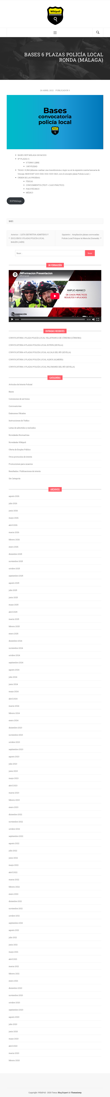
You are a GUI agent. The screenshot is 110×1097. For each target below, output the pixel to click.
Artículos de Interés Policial (20, 384)
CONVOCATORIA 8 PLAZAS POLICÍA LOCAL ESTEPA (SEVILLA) (36, 345)
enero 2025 (13, 633)
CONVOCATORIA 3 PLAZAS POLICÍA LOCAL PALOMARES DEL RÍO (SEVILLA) (42, 366)
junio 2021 (13, 944)
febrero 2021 (14, 973)
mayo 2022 (14, 865)
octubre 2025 (14, 568)
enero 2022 (13, 894)
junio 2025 (13, 597)
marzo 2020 (14, 1053)
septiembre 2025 (16, 575)
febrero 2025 (14, 626)
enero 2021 (13, 981)
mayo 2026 (14, 518)
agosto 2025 (14, 583)
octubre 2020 (14, 1002)
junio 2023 (13, 771)
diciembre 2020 (15, 988)
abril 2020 (13, 1046)
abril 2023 (13, 785)
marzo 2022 (14, 879)
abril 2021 (13, 959)
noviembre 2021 (16, 908)
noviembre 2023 (16, 735)
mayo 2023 (14, 778)
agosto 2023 (14, 756)
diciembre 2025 (15, 554)
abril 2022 (13, 872)
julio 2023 (13, 764)
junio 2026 (13, 510)
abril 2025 (13, 612)
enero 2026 (13, 546)
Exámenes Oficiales (17, 413)
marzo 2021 (14, 966)
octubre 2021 (14, 915)
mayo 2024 (14, 691)
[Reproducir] (12, 319)
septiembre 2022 (16, 836)
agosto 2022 (14, 843)
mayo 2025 (13, 604)
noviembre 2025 (16, 561)
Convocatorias (15, 406)
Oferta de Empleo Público (20, 449)
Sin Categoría (14, 478)
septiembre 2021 (16, 923)
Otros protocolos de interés (20, 456)
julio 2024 (13, 677)
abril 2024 (13, 698)
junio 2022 (13, 858)
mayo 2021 (13, 952)
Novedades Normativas (19, 435)
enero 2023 (13, 807)
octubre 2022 (14, 829)
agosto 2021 (14, 930)
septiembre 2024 (16, 662)
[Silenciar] (93, 319)
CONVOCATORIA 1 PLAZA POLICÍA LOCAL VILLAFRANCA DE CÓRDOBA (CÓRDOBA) (45, 338)
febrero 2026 (14, 539)
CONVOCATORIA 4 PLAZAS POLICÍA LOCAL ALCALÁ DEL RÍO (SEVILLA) (40, 352)
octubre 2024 (14, 655)
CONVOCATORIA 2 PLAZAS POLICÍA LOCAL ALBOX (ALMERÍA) (36, 359)
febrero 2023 (14, 800)
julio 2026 (13, 503)
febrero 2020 (14, 1060)
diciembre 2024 (15, 641)
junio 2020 (13, 1031)
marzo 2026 (14, 532)
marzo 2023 (14, 792)
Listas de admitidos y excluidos (22, 428)
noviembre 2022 (16, 821)
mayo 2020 (14, 1038)
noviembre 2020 (16, 995)
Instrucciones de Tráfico (19, 420)
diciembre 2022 (15, 814)
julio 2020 (13, 1024)
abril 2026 (13, 525)
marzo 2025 (14, 619)
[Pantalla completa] (97, 319)
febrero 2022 (14, 886)
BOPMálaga (15, 200)
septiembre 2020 (16, 1009)
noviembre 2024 (16, 648)
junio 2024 (13, 684)
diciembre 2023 (15, 727)
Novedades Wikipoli (17, 442)
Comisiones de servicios (19, 399)
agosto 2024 (14, 669)
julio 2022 (13, 850)
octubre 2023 (14, 742)
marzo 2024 (14, 706)
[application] (55, 296)
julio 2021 (13, 937)
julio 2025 (13, 590)
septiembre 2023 (16, 749)
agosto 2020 (14, 1017)
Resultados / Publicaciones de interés (25, 471)
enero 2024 (13, 720)
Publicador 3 (63, 90)
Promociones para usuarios (21, 464)
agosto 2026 (14, 496)
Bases (11, 221)
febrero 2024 (14, 713)
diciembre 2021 (15, 901)
